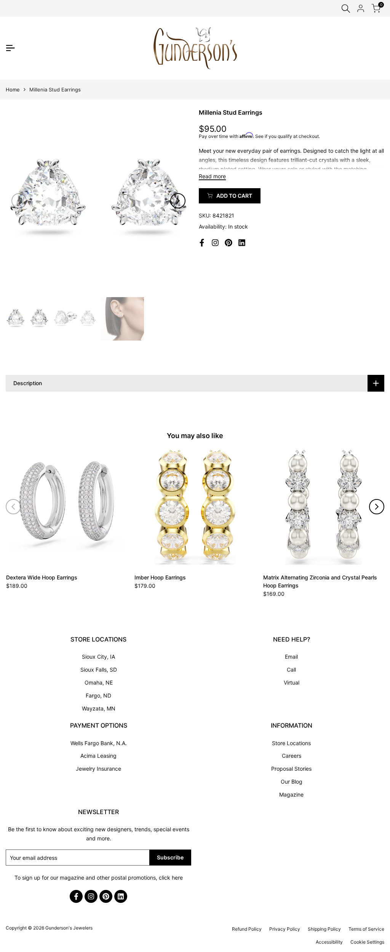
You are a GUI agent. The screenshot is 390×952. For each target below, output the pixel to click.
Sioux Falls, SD (98, 669)
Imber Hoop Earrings (160, 577)
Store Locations (291, 743)
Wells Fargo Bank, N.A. (98, 743)
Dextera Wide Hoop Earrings (41, 577)
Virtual (291, 682)
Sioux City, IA (98, 656)
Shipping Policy (324, 929)
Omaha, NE (99, 682)
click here (171, 877)
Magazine (291, 794)
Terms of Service (366, 929)
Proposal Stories (291, 768)
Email (291, 656)
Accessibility (329, 942)
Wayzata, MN (98, 708)
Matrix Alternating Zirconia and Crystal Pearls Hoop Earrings (320, 581)
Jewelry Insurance (98, 768)
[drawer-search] (346, 8)
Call (291, 669)
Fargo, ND (98, 695)
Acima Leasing (98, 755)
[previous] (19, 200)
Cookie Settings (367, 942)
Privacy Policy (284, 929)
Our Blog (291, 781)
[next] (177, 200)
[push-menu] (10, 48)
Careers (291, 755)
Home (13, 89)
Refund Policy (247, 929)
